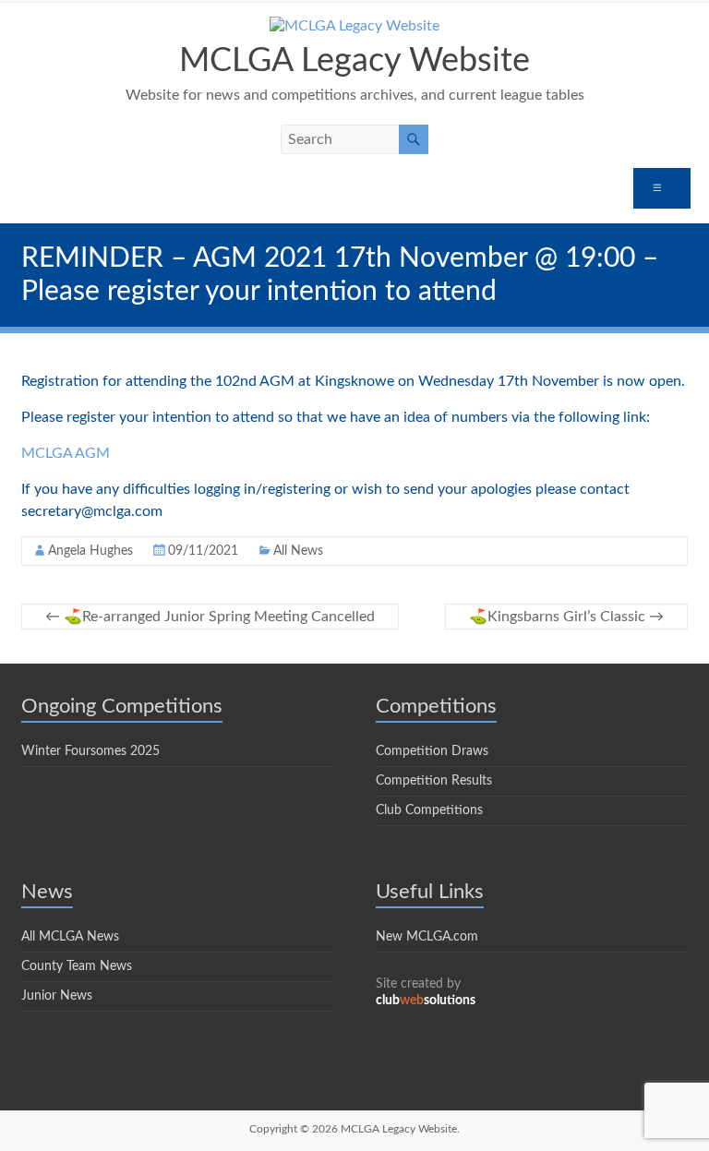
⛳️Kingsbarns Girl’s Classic (566, 616)
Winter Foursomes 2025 (90, 751)
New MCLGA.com (427, 936)
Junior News (56, 995)
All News (298, 551)
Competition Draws (432, 751)
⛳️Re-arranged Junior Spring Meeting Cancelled (210, 616)
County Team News (76, 966)
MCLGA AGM (65, 453)
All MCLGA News (70, 936)
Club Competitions (429, 810)
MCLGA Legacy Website (354, 61)
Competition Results (434, 780)
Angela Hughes (90, 551)
